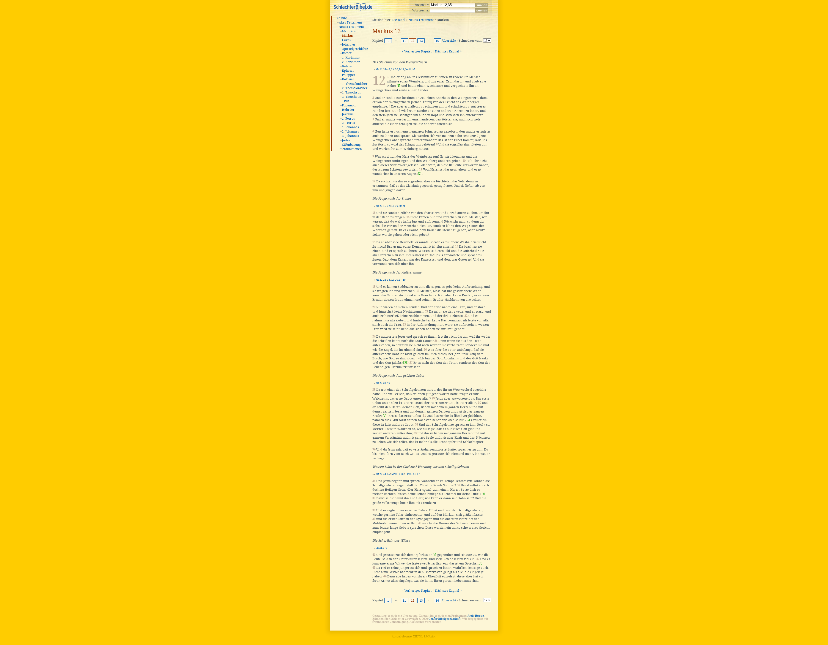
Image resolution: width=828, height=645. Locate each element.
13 (421, 41)
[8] (480, 563)
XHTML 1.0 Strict (424, 636)
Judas (346, 140)
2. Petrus (348, 123)
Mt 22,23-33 (383, 279)
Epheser (348, 70)
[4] (384, 415)
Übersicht (449, 40)
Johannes (348, 44)
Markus (347, 36)
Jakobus (347, 114)
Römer (347, 53)
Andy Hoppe (475, 615)
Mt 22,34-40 (383, 382)
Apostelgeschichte (355, 49)
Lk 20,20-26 (398, 205)
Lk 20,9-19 (397, 69)
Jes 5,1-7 (410, 69)
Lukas (346, 40)
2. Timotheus (351, 96)
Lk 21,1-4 (381, 547)
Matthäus (349, 31)
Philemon (349, 105)
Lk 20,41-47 (413, 474)
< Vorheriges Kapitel (416, 51)
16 (437, 41)
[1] (398, 85)
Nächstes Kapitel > (448, 51)
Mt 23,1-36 (397, 474)
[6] (483, 493)
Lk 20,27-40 (398, 279)
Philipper (348, 75)
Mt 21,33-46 (383, 69)
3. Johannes (350, 136)
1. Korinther (351, 57)
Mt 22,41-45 (383, 474)
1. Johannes (350, 127)
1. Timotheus (351, 92)
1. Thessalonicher (354, 83)
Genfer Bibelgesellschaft (444, 618)
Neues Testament (351, 26)
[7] (434, 554)
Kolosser (348, 79)
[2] (420, 173)
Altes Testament (350, 22)
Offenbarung (351, 144)
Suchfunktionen (350, 149)
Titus (345, 101)
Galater (347, 66)
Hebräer (348, 109)
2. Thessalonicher (354, 88)
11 (404, 41)
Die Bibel (342, 18)
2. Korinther (351, 62)
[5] (468, 420)
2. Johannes (350, 131)
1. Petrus (348, 118)
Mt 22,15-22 (383, 205)
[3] (405, 362)
